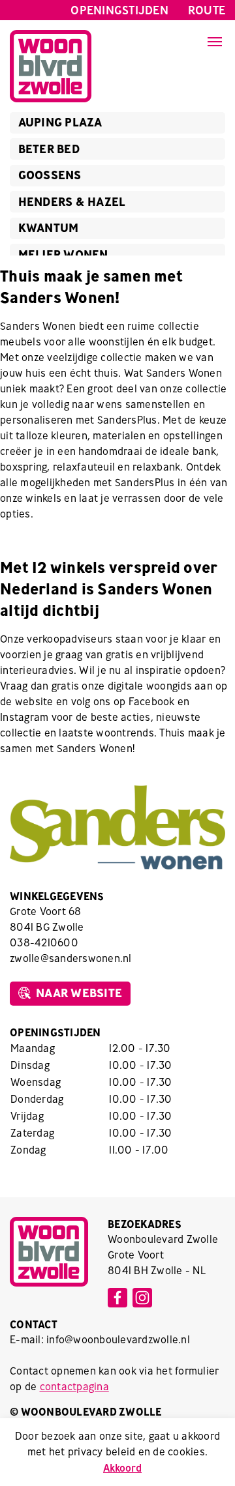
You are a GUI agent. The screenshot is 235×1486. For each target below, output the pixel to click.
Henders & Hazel (72, 201)
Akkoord (122, 1467)
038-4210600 (44, 942)
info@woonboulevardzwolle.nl (118, 1339)
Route (206, 10)
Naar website (79, 992)
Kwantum (48, 227)
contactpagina (74, 1386)
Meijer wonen (63, 254)
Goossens (50, 175)
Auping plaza (60, 122)
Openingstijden (119, 10)
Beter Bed (49, 148)
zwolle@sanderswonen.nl (71, 958)
